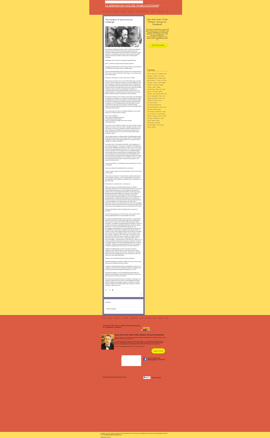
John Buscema (159, 111)
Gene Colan (155, 100)
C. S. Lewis (158, 80)
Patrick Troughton (152, 125)
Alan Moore (154, 73)
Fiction (160, 96)
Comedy (149, 87)
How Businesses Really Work (154, 105)
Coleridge (161, 85)
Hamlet (155, 102)
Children (150, 85)
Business (153, 80)
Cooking (158, 87)
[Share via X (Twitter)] (109, 290)
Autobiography (151, 78)
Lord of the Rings (161, 113)
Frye (164, 98)
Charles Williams (162, 82)
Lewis (149, 113)
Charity (155, 82)
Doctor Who (163, 89)
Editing (160, 91)
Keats (164, 111)
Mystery (153, 120)
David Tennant (151, 89)
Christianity (155, 85)
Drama (149, 91)
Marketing (155, 116)
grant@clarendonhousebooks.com (113, 434)
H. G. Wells (150, 102)
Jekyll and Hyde (157, 109)
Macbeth (150, 116)
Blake (164, 78)
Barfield (160, 78)
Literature (153, 113)
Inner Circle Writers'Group (154, 358)
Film (164, 96)
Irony (165, 107)
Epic (166, 93)
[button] (146, 328)
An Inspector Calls (162, 73)
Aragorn (155, 76)
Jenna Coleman (151, 111)
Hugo (161, 107)
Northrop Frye (151, 122)
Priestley (153, 127)
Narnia (157, 120)
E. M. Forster (155, 91)
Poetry (149, 127)
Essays (149, 96)
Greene (160, 100)
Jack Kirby (150, 109)
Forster (160, 98)
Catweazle (150, 82)
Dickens (157, 89)
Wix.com (109, 437)
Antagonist (150, 76)
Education (150, 93)
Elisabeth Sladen (160, 93)
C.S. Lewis (164, 80)
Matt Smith (150, 118)
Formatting (154, 98)
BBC (156, 78)
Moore (149, 120)
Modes (162, 118)
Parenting (157, 122)
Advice (149, 73)
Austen (162, 76)
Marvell (164, 116)
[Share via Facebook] (106, 290)
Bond (149, 80)
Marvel (160, 116)
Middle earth (157, 118)
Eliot (154, 93)
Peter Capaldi (160, 125)
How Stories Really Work (153, 107)
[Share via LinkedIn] (112, 290)
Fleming (149, 98)
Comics (154, 87)
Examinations (154, 96)
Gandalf (149, 100)
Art (159, 76)
